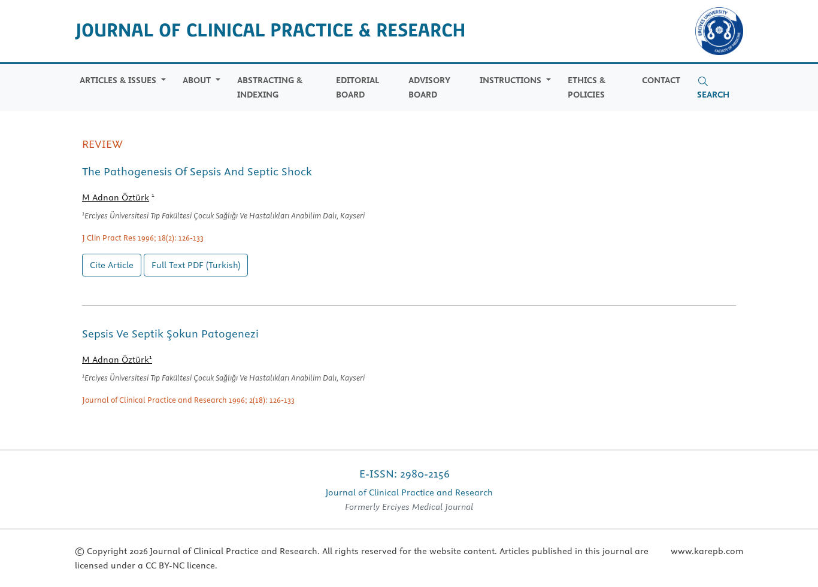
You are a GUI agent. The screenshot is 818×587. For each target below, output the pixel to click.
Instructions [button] (512, 80)
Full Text (196, 265)
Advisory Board (429, 87)
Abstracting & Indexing (269, 87)
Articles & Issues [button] (119, 80)
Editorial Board (357, 87)
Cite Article (112, 265)
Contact (661, 80)
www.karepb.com (707, 551)
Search (713, 94)
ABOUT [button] (198, 80)
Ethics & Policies (586, 87)
